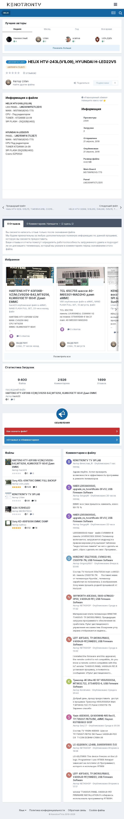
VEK (62, 301)
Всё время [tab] (106, 29)
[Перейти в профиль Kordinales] (69, 681)
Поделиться (82, 83)
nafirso (22, 524)
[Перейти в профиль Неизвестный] (9, 39)
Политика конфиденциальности (47, 810)
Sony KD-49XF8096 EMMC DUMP (30, 521)
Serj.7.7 (83, 725)
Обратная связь (77, 810)
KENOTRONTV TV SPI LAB (26, 494)
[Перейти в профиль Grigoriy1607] (69, 558)
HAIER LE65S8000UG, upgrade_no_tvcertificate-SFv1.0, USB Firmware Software (93, 489)
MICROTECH (25, 511)
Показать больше (62, 48)
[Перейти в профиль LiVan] (38, 39)
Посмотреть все (62, 356)
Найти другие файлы (24, 84)
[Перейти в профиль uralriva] (68, 39)
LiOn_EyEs (107, 38)
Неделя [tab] (17, 29)
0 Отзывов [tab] (13, 223)
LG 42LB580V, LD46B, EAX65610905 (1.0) (95, 744)
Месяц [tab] (47, 29)
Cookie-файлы (97, 810)
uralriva (76, 38)
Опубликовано (104, 725)
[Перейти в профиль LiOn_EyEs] (97, 39)
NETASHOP (85, 605)
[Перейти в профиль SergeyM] (69, 487)
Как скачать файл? (16, 431)
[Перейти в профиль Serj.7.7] (69, 717)
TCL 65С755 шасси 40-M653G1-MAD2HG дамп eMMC (77, 294)
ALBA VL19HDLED (21, 508)
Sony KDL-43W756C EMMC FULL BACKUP (34, 480)
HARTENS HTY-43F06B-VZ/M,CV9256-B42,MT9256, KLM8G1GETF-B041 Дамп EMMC (29, 296)
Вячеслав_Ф (86, 463)
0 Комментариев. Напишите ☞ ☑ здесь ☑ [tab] (50, 223)
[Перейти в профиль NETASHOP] (69, 597)
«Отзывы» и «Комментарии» (22, 439)
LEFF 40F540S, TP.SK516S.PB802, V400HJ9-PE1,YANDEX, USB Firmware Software (93, 641)
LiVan (45, 38)
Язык (22, 810)
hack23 (13, 305)
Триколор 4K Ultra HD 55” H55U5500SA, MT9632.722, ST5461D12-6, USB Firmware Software (95, 683)
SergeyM (84, 495)
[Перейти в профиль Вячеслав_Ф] (69, 462)
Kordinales (85, 690)
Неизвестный (20, 38)
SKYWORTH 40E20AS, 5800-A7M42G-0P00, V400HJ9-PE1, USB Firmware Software (93, 599)
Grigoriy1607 (86, 563)
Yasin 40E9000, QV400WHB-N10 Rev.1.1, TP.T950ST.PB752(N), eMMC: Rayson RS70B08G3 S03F (94, 719)
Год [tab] (77, 29)
